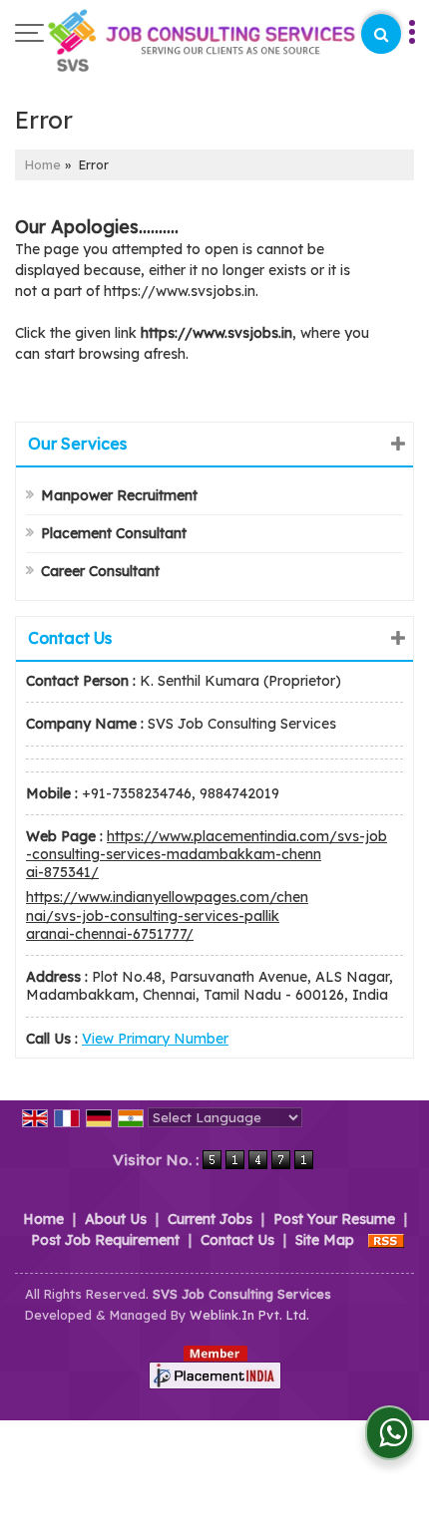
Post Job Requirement (105, 1240)
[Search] (381, 34)
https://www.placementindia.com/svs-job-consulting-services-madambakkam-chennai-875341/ (206, 854)
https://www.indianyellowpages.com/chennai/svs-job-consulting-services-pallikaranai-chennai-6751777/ (167, 915)
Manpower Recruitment (119, 495)
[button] (155, 1039)
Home (43, 164)
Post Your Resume (334, 1219)
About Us (116, 1219)
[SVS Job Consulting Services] (202, 42)
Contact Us (237, 1240)
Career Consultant (100, 571)
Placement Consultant (114, 533)
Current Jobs (210, 1219)
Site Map (324, 1240)
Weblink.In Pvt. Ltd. (249, 1315)
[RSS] (386, 1240)
